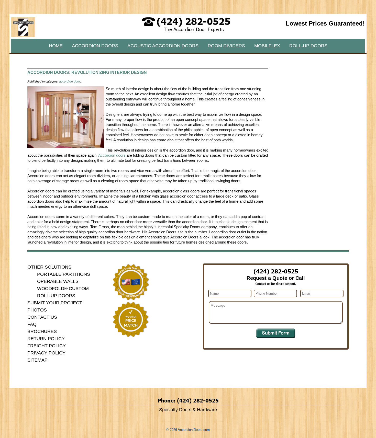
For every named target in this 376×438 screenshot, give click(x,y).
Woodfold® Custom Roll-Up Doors (63, 292)
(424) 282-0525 (193, 21)
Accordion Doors (95, 45)
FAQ (32, 324)
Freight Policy (46, 345)
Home (56, 45)
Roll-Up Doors (308, 45)
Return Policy (46, 338)
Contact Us (42, 317)
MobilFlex (267, 45)
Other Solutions (49, 267)
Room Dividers (226, 45)
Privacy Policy (46, 352)
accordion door (69, 81)
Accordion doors (112, 155)
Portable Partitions (63, 274)
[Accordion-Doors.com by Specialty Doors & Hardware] (23, 35)
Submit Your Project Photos (54, 306)
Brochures (42, 331)
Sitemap (37, 360)
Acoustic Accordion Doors (162, 45)
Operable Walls (58, 281)
